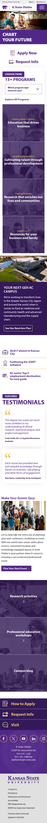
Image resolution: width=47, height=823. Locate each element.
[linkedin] (33, 738)
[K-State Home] (5, 7)
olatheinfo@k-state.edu (23, 759)
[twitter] (13, 738)
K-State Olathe (22, 7)
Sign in (31, 2)
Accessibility (13, 800)
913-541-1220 (24, 753)
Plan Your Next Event (15, 568)
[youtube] (23, 738)
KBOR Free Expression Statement (21, 808)
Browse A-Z (41, 2)
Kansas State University (11, 2)
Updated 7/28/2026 (16, 817)
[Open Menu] (42, 7)
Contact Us (12, 789)
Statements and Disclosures (19, 797)
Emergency (12, 793)
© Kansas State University (18, 813)
